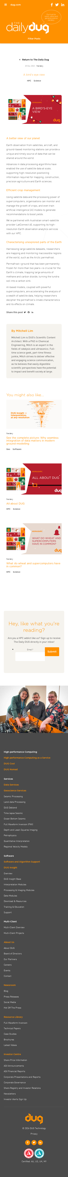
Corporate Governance (15, 1082)
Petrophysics (10, 835)
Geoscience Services (15, 790)
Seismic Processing (13, 796)
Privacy (34, 1133)
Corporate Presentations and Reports (22, 1076)
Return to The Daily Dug (35, 59)
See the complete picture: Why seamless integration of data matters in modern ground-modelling (32, 440)
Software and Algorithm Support (22, 861)
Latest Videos (10, 1045)
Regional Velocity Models (16, 846)
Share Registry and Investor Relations (22, 1087)
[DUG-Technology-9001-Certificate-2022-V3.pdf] (29, 1153)
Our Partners (10, 959)
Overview (8, 873)
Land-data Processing (14, 801)
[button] (34, 38)
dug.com (15, 4)
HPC (29, 81)
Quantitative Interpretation (17, 840)
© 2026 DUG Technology (34, 1128)
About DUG (9, 947)
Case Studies (10, 1033)
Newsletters (10, 1093)
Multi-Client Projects (14, 932)
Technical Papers (12, 1028)
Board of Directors (13, 953)
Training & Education (14, 906)
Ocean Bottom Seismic (15, 818)
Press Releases (11, 996)
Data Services (11, 784)
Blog (6, 990)
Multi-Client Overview (14, 927)
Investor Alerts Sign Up (15, 1099)
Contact (7, 975)
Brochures (9, 1039)
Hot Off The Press (12, 1007)
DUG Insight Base (12, 878)
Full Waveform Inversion (15, 1022)
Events (7, 970)
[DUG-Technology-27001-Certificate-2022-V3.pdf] (39, 1153)
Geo (8, 449)
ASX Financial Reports (14, 1071)
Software (17, 449)
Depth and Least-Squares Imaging (20, 829)
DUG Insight (10, 867)
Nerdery (40, 65)
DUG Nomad (11, 769)
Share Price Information (15, 1059)
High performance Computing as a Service (27, 757)
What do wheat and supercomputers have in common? (33, 565)
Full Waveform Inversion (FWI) (18, 824)
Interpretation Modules (15, 884)
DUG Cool (9, 763)
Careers (8, 964)
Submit (52, 651)
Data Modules (10, 895)
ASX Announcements (14, 1065)
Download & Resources (15, 901)
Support (8, 912)
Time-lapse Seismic (13, 813)
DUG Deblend (10, 807)
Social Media (10, 1002)
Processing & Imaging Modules (19, 890)
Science (37, 81)
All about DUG (15, 503)
